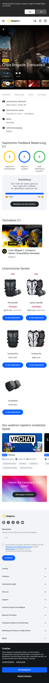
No (41, 12)
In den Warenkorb (12, 318)
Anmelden (9, 558)
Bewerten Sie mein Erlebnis (24, 204)
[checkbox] (3, 545)
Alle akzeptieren (24, 670)
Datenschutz (10, 549)
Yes (30, 12)
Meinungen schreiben (24, 494)
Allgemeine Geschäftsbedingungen (18, 547)
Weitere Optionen (24, 676)
